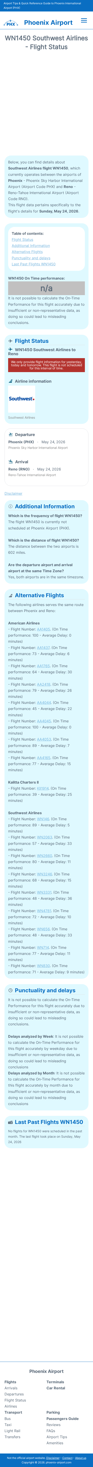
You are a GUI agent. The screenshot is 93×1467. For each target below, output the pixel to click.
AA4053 (44, 739)
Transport (13, 1412)
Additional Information (31, 245)
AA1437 (43, 647)
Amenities (54, 1443)
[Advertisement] (46, 104)
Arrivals (11, 1388)
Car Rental (55, 1388)
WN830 (43, 965)
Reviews (53, 1424)
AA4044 (44, 702)
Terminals (55, 1382)
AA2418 (43, 684)
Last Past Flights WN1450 (34, 264)
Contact (67, 1458)
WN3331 (44, 892)
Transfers (12, 1437)
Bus (8, 1418)
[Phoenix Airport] (11, 23)
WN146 (43, 819)
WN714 (43, 947)
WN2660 (44, 855)
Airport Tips (56, 1437)
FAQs (50, 1431)
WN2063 (44, 837)
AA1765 (43, 666)
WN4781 (44, 911)
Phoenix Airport (48, 22)
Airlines (11, 1406)
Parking (53, 1412)
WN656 (43, 929)
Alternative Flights (27, 251)
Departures (14, 1394)
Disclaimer (53, 1458)
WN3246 (44, 874)
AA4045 (44, 721)
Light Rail (12, 1431)
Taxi (8, 1424)
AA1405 (43, 629)
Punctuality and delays (31, 258)
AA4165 (43, 757)
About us (80, 1458)
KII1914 (43, 788)
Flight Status (22, 239)
